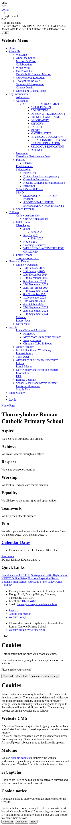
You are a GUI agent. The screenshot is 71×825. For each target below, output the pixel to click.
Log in (5, 9)
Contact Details (25, 87)
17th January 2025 (34, 268)
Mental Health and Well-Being (33, 350)
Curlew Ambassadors (28, 215)
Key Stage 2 (30, 241)
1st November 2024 (34, 297)
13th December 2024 (35, 277)
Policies (20, 159)
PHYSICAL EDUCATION (47, 136)
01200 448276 (30, 601)
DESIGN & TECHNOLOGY (48, 113)
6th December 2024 (34, 281)
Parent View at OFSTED (15, 575)
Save (33, 821)
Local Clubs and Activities (31, 330)
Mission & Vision (26, 61)
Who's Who (23, 67)
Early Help (29, 172)
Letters (20, 363)
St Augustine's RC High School (49, 575)
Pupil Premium (24, 166)
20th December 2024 (35, 274)
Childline (6, 584)
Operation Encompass (36, 179)
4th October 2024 (33, 304)
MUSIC (35, 130)
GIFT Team (23, 222)
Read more (7, 556)
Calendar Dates (15, 542)
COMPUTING (39, 110)
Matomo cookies (20, 757)
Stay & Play (23, 389)
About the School (26, 57)
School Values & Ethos (29, 189)
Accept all (21, 676)
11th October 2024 (34, 300)
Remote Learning (26, 379)
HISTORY (37, 123)
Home (12, 48)
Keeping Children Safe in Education (44, 182)
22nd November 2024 (36, 287)
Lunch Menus (24, 366)
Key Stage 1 (30, 235)
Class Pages (23, 225)
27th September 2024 (35, 307)
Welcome (21, 54)
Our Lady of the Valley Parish (45, 581)
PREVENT (30, 185)
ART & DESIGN (41, 107)
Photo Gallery (17, 392)
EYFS (27, 228)
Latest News (23, 320)
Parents (13, 327)
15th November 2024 (35, 291)
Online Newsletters (27, 264)
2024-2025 (37, 231)
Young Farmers (32, 340)
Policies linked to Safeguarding (41, 176)
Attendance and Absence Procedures (37, 359)
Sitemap (13, 610)
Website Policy (17, 617)
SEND (20, 192)
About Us (14, 51)
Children (14, 212)
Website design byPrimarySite (27, 629)
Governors (22, 153)
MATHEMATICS (41, 133)
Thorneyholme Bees (27, 258)
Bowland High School (14, 581)
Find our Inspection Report (43, 578)
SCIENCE (37, 149)
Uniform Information (28, 386)
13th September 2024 (35, 313)
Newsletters (22, 323)
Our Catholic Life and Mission (33, 74)
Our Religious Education (30, 77)
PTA (18, 376)
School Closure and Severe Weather (36, 382)
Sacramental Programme (30, 84)
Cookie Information (20, 613)
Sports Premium (25, 208)
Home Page (8, 405)
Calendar (21, 317)
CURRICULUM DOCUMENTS (42, 103)
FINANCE (29, 162)
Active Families (25, 346)
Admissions (22, 97)
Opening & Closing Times (31, 90)
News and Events (19, 261)
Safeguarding (23, 169)
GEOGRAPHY (40, 120)
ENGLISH (37, 126)
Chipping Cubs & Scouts (37, 343)
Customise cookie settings (45, 676)
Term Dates (22, 356)
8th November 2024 (34, 294)
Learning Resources (34, 245)
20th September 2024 (35, 310)
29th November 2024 (35, 284)
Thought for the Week (28, 80)
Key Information (18, 94)
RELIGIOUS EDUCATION (47, 146)
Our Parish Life (25, 71)
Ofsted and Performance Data (33, 156)
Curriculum (22, 100)
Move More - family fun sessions (42, 336)
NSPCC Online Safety (14, 578)
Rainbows (29, 333)
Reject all (8, 676)
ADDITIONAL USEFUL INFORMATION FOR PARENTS (43, 204)
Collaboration (24, 64)
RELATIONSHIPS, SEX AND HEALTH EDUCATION (49, 141)
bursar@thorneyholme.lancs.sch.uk (37, 604)
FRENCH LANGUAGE (45, 117)
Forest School (24, 254)
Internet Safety (24, 353)
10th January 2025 (34, 271)
